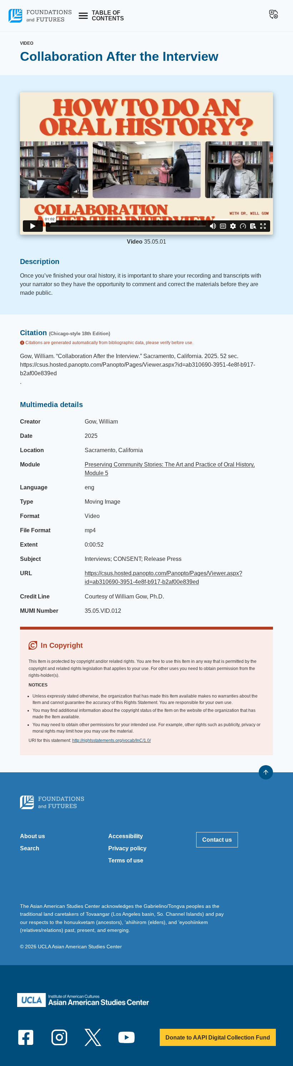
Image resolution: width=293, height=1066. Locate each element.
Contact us (217, 840)
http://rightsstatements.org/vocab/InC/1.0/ (111, 740)
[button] (273, 14)
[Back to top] (266, 772)
